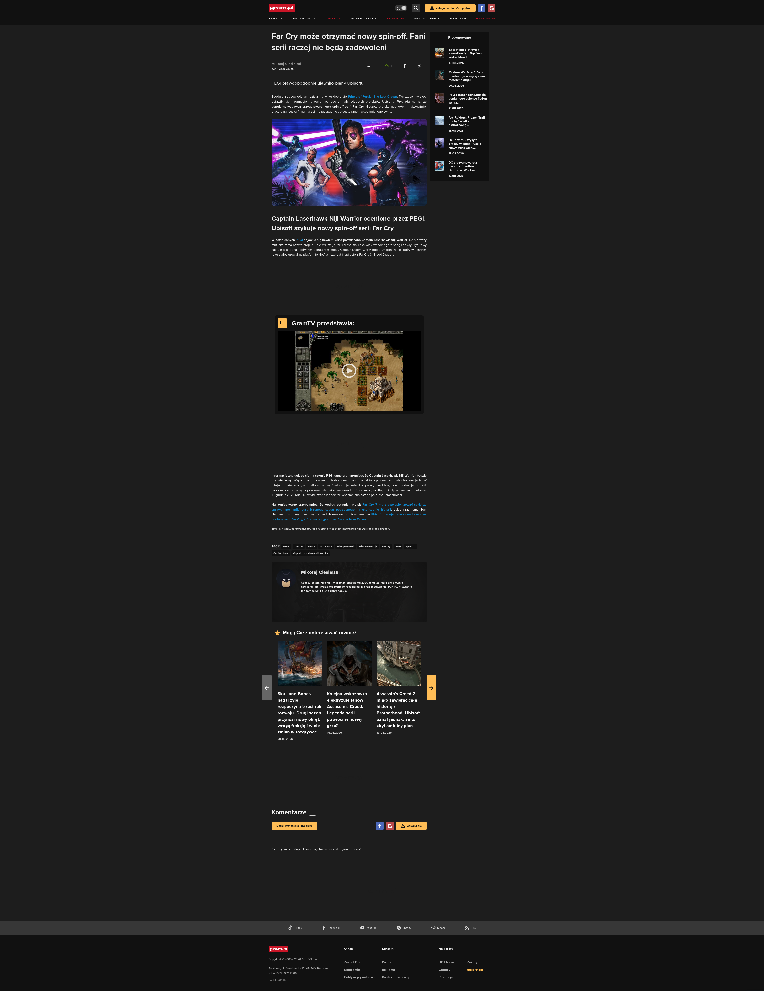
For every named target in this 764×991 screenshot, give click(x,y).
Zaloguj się (414, 826)
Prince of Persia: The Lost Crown (372, 96)
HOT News (447, 962)
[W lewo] (267, 687)
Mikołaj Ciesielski (286, 63)
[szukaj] (416, 8)
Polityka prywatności (359, 977)
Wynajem (458, 18)
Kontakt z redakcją (396, 977)
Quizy (331, 18)
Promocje (396, 18)
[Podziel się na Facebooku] (405, 66)
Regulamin (352, 969)
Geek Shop (485, 18)
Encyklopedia (427, 18)
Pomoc (387, 962)
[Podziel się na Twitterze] (419, 66)
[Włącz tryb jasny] (401, 8)
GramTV (445, 969)
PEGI (299, 240)
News (273, 18)
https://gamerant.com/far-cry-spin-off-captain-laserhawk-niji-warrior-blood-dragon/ (336, 529)
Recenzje (301, 18)
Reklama (388, 969)
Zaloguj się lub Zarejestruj (453, 8)
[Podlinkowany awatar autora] (286, 578)
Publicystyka (364, 18)
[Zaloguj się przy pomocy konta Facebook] (481, 8)
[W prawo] (431, 687)
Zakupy (472, 962)
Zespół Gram (353, 962)
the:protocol (476, 969)
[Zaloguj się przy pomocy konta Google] (491, 8)
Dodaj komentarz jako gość (294, 826)
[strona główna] (292, 8)
